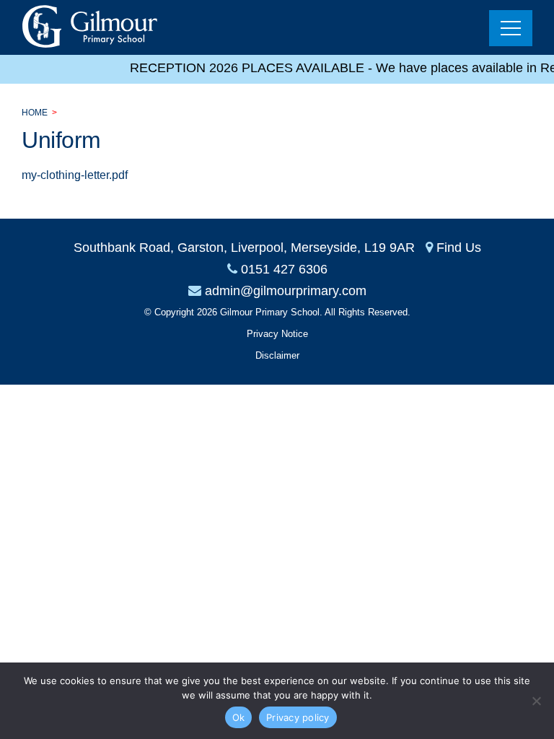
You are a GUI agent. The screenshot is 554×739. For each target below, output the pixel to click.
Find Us (458, 247)
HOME (35, 113)
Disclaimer (277, 355)
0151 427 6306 (284, 269)
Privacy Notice (277, 333)
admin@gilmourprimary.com (285, 291)
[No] (536, 701)
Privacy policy (298, 717)
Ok (238, 717)
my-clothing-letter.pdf (75, 175)
